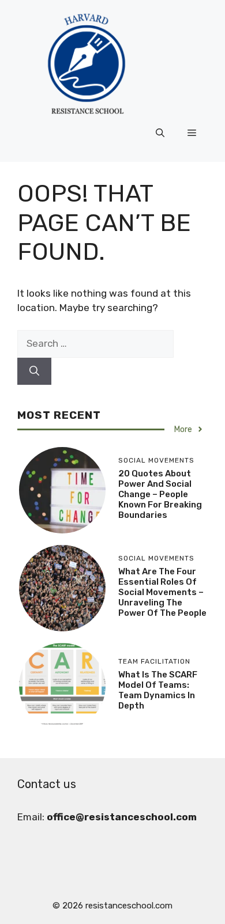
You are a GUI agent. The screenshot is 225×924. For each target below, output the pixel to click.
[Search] (34, 371)
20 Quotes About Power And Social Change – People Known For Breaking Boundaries (160, 494)
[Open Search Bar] (160, 133)
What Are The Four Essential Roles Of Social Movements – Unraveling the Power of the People (162, 592)
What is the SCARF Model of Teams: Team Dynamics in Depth (157, 690)
